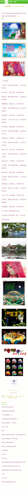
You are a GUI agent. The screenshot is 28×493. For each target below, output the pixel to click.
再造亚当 (11, 396)
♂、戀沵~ (6, 397)
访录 (15, 2)
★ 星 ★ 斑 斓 (5, 396)
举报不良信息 (14, 393)
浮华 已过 (8, 396)
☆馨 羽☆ (9, 397)
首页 (2, 2)
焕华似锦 (12, 397)
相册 (10, 2)
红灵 (23, 396)
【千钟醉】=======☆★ (14, 6)
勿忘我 (17, 396)
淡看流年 (15, 397)
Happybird (3, 397)
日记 (6, 2)
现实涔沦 (20, 396)
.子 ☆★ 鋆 (14, 396)
